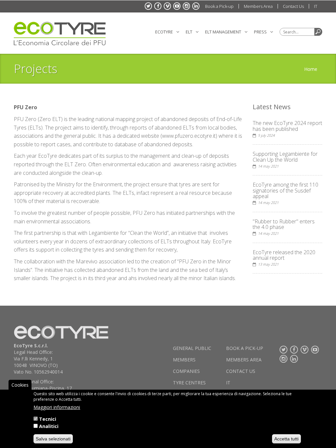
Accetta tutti (286, 438)
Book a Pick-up (219, 6)
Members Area (258, 6)
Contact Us (293, 6)
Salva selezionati (53, 438)
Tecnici (47, 419)
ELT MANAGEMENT (223, 32)
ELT (189, 32)
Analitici (48, 426)
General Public (192, 348)
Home (310, 69)
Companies (186, 371)
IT (315, 6)
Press (260, 32)
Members (184, 359)
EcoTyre (164, 32)
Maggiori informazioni (56, 407)
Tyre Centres (189, 382)
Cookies (20, 385)
